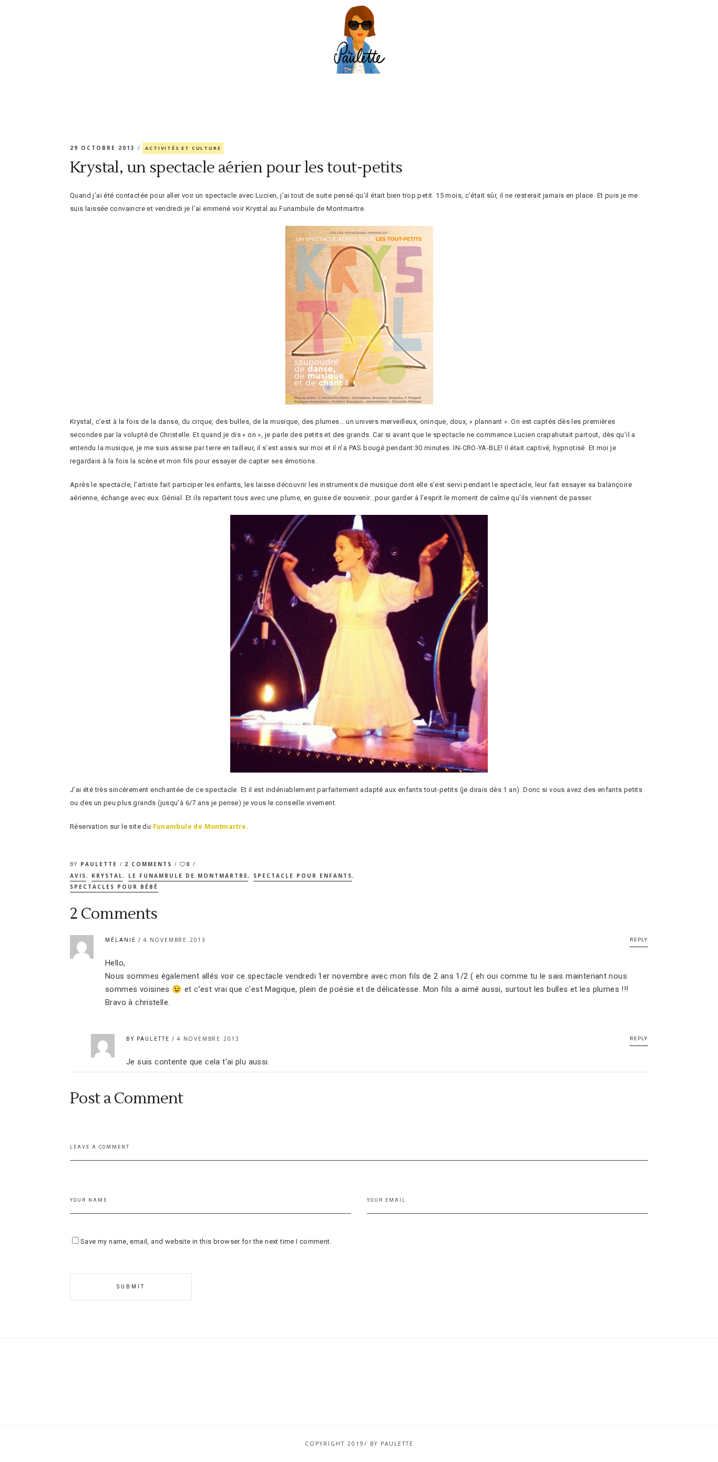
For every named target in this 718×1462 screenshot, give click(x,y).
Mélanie (120, 940)
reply (639, 939)
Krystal (107, 875)
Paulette (100, 864)
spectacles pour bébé (114, 886)
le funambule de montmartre (188, 875)
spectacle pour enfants (302, 875)
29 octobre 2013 (104, 147)
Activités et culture (183, 148)
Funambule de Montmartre (200, 826)
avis (78, 875)
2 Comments (150, 864)
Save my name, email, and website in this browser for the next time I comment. (206, 1241)
